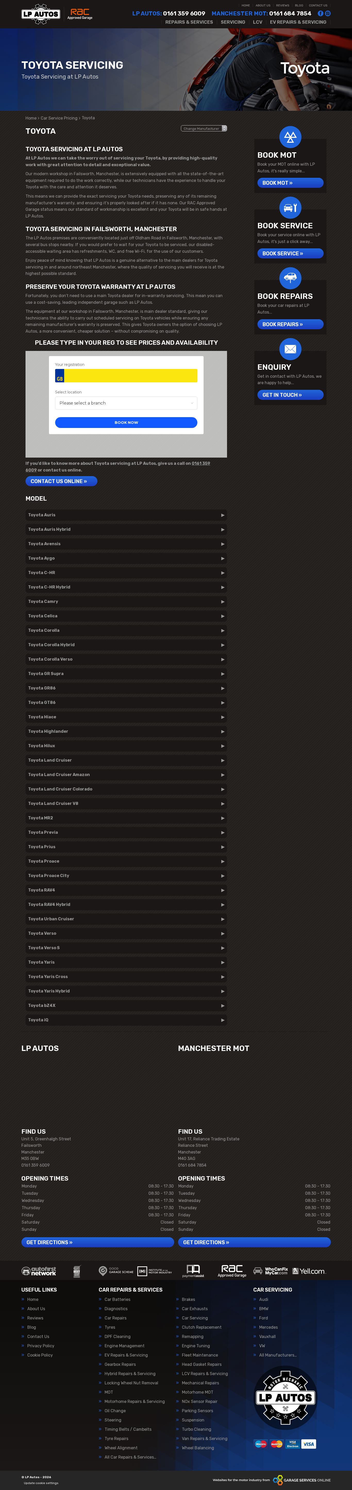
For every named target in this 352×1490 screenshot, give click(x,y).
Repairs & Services (189, 22)
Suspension (193, 1420)
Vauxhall (267, 1337)
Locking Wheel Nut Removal (131, 1383)
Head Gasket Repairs (202, 1364)
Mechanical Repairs (200, 1383)
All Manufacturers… (278, 1355)
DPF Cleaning (118, 1337)
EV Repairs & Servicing (298, 22)
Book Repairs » (283, 324)
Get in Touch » (282, 395)
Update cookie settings (41, 1483)
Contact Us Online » (59, 481)
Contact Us (318, 5)
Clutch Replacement (202, 1327)
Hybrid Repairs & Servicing (130, 1374)
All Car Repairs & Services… (130, 1457)
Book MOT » (277, 183)
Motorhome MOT (197, 1392)
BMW (264, 1309)
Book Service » (283, 253)
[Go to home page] (56, 14)
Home (246, 5)
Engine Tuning (196, 1346)
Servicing (233, 22)
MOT (109, 1392)
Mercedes (268, 1327)
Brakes (188, 1300)
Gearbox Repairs (120, 1364)
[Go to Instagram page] (328, 13)
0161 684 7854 (262, 13)
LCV (257, 22)
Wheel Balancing (198, 1448)
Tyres (110, 1327)
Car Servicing (195, 1318)
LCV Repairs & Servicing (205, 1374)
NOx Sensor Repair (199, 1402)
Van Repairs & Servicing (205, 1439)
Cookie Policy (40, 1355)
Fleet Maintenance (200, 1355)
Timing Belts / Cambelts (128, 1429)
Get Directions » (49, 1242)
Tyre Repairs (116, 1439)
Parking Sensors (197, 1411)
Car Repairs (116, 1318)
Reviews (282, 5)
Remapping (193, 1337)
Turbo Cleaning (196, 1429)
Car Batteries (117, 1300)
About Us (263, 5)
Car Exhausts (195, 1309)
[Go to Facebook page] (320, 13)
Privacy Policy (40, 1346)
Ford (263, 1318)
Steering (113, 1420)
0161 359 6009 (168, 13)
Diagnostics (116, 1309)
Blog (299, 5)
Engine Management (125, 1346)
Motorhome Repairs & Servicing (135, 1402)
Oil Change (115, 1411)
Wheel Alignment (121, 1448)
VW (262, 1346)
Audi (263, 1300)
